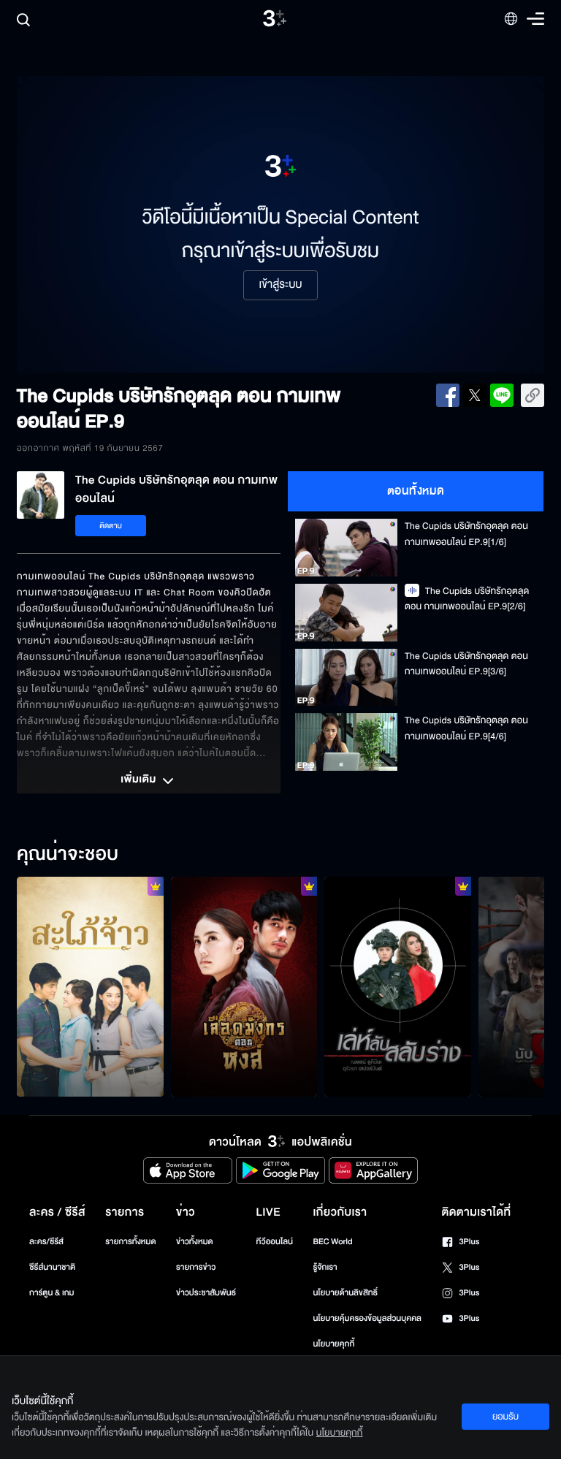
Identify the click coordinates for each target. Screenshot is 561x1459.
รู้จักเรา (325, 1267)
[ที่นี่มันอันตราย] (397, 987)
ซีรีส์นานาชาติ (52, 1267)
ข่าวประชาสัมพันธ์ (206, 1293)
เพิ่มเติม (140, 780)
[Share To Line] (502, 395)
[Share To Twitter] (474, 395)
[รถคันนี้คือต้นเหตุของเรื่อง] (90, 987)
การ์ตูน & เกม (52, 1293)
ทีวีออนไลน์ (274, 1242)
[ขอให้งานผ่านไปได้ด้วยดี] (244, 987)
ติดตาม (110, 525)
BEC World (332, 1242)
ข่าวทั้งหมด (194, 1242)
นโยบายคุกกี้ (333, 1344)
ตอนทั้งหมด (416, 490)
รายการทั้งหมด (130, 1242)
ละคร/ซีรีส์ (46, 1242)
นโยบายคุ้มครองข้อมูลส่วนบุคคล (367, 1318)
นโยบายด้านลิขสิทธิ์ (345, 1293)
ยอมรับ (505, 1416)
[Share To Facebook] (447, 395)
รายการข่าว (195, 1267)
